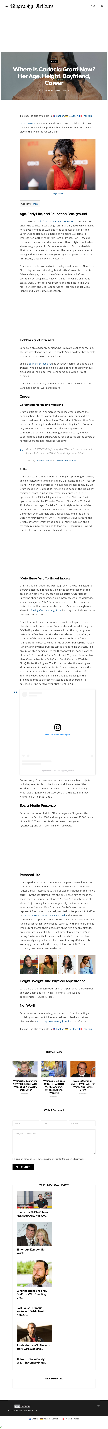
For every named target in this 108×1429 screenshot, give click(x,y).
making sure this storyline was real (45, 915)
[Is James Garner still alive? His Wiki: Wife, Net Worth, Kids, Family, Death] (82, 1069)
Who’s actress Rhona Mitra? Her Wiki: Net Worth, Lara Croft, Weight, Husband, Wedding (54, 1087)
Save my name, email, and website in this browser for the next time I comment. (50, 1159)
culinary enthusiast (40, 363)
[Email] (11, 138)
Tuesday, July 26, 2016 (65, 460)
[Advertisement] (54, 33)
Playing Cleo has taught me (45, 610)
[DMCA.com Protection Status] (22, 1407)
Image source (57, 193)
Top (98, 1406)
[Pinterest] (11, 131)
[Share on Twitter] (11, 124)
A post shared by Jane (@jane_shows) (58, 770)
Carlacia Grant (28, 123)
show (35, 203)
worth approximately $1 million (55, 1021)
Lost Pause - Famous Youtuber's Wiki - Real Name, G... (30, 1311)
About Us (11, 1410)
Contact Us (32, 1410)
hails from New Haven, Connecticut (57, 221)
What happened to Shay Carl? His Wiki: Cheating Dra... (32, 1294)
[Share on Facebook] (11, 117)
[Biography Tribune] (31, 6)
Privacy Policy (21, 1410)
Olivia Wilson (48, 90)
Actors (54, 61)
